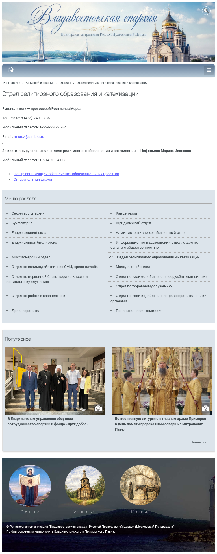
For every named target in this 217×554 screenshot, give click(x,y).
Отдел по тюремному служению (144, 286)
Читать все (199, 442)
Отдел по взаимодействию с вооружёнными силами (162, 276)
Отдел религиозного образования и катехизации (112, 83)
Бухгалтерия (22, 223)
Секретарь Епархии (28, 213)
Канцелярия (126, 213)
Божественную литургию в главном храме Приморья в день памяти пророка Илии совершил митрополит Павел (160, 423)
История (140, 511)
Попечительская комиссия (139, 311)
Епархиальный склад (30, 232)
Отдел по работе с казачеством (38, 296)
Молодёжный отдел (133, 267)
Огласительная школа (33, 179)
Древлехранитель (27, 311)
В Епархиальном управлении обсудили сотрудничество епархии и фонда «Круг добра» (48, 421)
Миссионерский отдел (31, 257)
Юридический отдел (133, 223)
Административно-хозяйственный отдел (151, 232)
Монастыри (85, 511)
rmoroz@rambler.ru (29, 136)
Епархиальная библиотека (34, 242)
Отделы (65, 83)
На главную (11, 83)
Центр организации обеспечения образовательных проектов (66, 174)
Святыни (29, 511)
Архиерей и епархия (40, 83)
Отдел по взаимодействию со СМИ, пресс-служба (55, 267)
